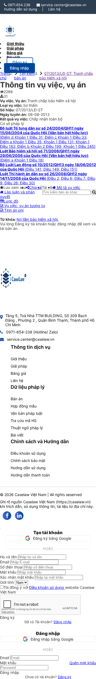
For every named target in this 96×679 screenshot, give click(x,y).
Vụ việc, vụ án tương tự (24, 205)
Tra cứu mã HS (24, 420)
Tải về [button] (47, 187)
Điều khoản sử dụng (28, 453)
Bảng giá (18, 373)
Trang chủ (5, 75)
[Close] (0, 529)
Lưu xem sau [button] (14, 187)
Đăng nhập (62, 622)
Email (4, 562)
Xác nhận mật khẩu (17, 577)
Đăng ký (64, 677)
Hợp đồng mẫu (24, 406)
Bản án (17, 399)
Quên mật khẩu (82, 662)
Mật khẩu (8, 572)
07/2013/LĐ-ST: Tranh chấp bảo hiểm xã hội (66, 75)
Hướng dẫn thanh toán (30, 475)
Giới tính (7, 582)
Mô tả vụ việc (68, 187)
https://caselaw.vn (73, 502)
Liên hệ (54, 9)
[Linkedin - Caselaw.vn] (19, 515)
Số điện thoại (11, 567)
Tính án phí (13, 210)
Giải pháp (19, 366)
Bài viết (13, 57)
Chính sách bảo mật (28, 460)
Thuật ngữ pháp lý (27, 427)
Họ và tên (8, 557)
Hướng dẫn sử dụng (20, 9)
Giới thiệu (19, 359)
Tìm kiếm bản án (24, 75)
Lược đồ (11, 201)
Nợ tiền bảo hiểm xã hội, (38, 219)
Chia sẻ (35, 187)
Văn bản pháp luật (26, 413)
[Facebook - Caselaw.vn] (7, 515)
